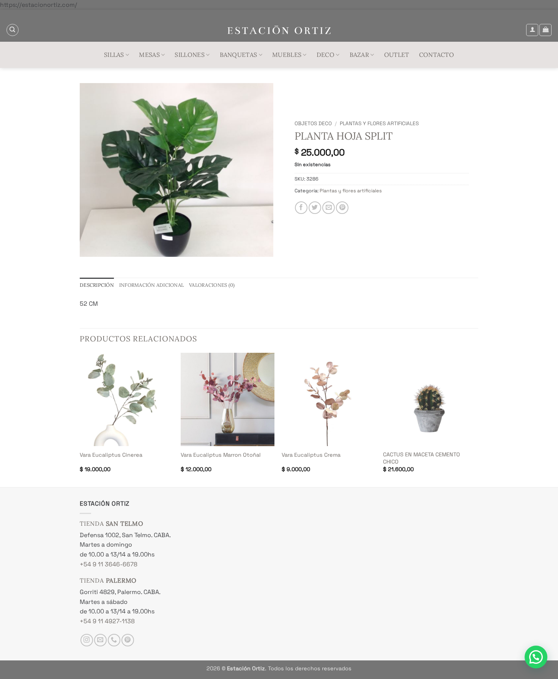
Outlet (396, 54)
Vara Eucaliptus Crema (311, 454)
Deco (325, 54)
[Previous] (80, 419)
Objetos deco (313, 123)
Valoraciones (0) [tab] (212, 285)
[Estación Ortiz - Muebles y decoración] (279, 30)
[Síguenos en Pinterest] (127, 640)
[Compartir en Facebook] (301, 207)
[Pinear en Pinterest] (342, 207)
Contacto (436, 54)
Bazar (359, 54)
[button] (532, 30)
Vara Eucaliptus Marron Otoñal (221, 454)
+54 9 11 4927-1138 (107, 621)
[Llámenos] (114, 640)
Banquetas (238, 54)
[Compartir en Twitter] (315, 207)
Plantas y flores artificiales (379, 123)
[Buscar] (12, 30)
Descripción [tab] (97, 285)
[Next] (476, 419)
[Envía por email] (328, 207)
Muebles (286, 54)
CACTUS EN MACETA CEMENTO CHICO (421, 458)
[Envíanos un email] (100, 640)
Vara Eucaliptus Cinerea (111, 454)
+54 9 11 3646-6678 (108, 564)
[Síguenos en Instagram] (86, 640)
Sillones (190, 54)
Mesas (149, 54)
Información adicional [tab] (151, 285)
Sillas (114, 54)
